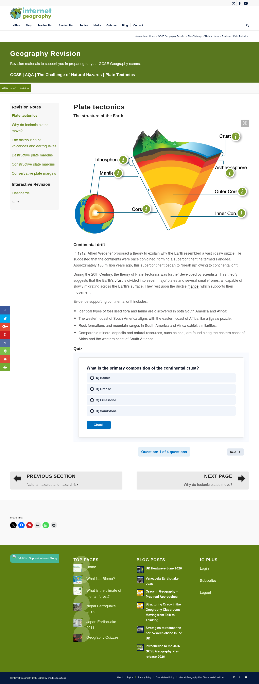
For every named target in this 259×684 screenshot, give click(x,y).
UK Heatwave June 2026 (164, 568)
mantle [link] (193, 286)
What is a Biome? (100, 578)
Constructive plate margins (33, 164)
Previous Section (51, 476)
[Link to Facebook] (240, 3)
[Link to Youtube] (246, 3)
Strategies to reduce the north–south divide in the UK (164, 633)
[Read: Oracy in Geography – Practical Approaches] (140, 592)
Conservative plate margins (34, 173)
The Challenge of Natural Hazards (69, 74)
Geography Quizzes (102, 637)
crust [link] (119, 280)
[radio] (161, 378)
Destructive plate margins (32, 154)
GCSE (15, 74)
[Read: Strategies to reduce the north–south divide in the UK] (140, 629)
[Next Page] (242, 479)
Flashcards (21, 192)
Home (91, 566)
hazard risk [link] (69, 484)
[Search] (246, 25)
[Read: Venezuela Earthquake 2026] (140, 579)
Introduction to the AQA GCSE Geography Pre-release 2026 (163, 651)
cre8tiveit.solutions (57, 677)
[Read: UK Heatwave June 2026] (140, 569)
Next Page (218, 476)
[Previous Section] (17, 479)
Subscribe (208, 580)
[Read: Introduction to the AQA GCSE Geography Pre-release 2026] (140, 647)
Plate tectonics (24, 115)
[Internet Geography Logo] (31, 13)
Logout (205, 592)
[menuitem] (16, 25)
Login (204, 568)
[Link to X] (234, 3)
